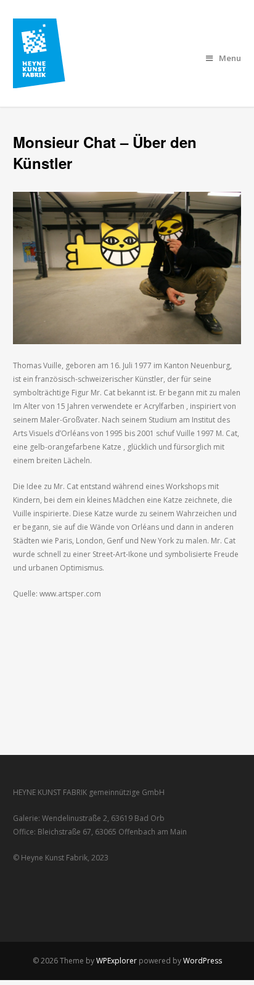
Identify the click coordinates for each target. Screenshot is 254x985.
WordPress (202, 960)
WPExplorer (116, 960)
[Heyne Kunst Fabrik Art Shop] (48, 81)
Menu (230, 58)
